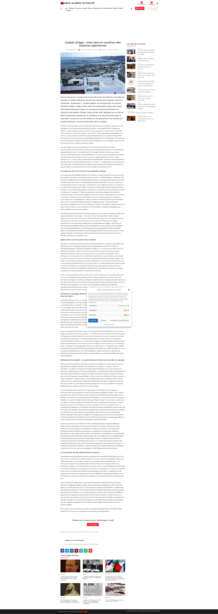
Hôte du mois (98, 8)
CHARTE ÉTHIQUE (155, 611)
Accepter (93, 320)
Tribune (68, 10)
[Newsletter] (151, 2)
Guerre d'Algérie (81, 532)
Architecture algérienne (68, 532)
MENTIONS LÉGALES (109, 324)
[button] (129, 290)
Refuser (103, 320)
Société (84, 8)
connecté (77, 544)
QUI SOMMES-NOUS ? (132, 611)
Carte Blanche (107, 8)
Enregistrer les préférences (119, 320)
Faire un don (141, 4)
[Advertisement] (109, 23)
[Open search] (61, 8)
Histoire (90, 8)
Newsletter (152, 4)
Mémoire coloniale (92, 532)
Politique (71, 8)
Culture (120, 8)
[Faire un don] (142, 2)
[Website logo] (77, 3)
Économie (78, 8)
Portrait (115, 8)
